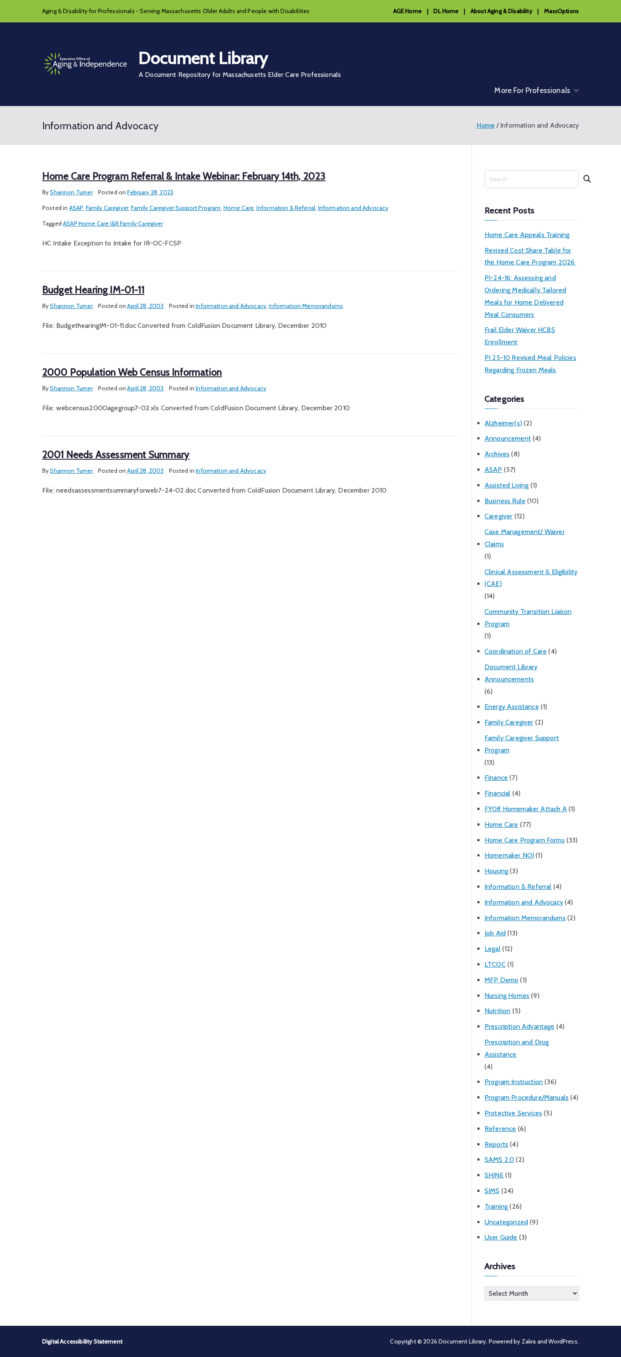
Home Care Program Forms (525, 840)
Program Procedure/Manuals (527, 1097)
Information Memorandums (306, 306)
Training (496, 1206)
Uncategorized (506, 1222)
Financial (497, 793)
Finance (496, 778)
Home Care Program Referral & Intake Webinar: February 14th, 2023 (183, 176)
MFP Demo (501, 980)
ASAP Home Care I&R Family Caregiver (113, 223)
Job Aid (495, 933)
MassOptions (561, 11)
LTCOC (495, 964)
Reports (496, 1144)
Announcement (508, 438)
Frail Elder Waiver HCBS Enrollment (520, 336)
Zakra (529, 1341)
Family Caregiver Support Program (176, 208)
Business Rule (505, 501)
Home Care (238, 208)
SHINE (494, 1175)
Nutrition (497, 1011)
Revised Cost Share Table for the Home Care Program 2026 (530, 256)
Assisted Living (506, 485)
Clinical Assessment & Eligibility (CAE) (531, 578)
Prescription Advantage (520, 1026)
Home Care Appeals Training (527, 235)
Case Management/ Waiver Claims (525, 538)
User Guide (501, 1237)
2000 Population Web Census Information (132, 372)
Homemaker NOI (509, 855)
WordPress (562, 1341)
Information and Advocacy (353, 208)
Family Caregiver (107, 208)
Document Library (204, 57)
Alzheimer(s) (503, 423)
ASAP (76, 208)
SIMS (492, 1191)
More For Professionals (532, 90)
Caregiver (498, 516)
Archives (497, 454)
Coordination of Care (516, 651)
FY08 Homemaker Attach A (526, 809)
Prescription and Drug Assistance (517, 1048)
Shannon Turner (71, 192)
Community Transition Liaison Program (528, 618)
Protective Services (513, 1113)
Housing (496, 871)
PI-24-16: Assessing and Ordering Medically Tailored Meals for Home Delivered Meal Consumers (525, 296)
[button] (574, 90)
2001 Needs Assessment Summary (116, 455)
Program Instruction (514, 1082)
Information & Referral (286, 208)
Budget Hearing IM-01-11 (93, 290)
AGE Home (407, 11)
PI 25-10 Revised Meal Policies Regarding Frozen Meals (530, 364)
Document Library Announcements (511, 673)
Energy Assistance (512, 707)
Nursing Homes (507, 996)
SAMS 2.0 (499, 1159)
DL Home (445, 11)
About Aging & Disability (501, 11)
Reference (500, 1129)
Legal (493, 949)
